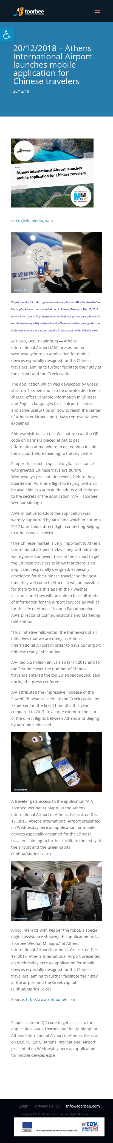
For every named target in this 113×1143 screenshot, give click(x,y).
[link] (7, 34)
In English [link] (20, 220)
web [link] (49, 220)
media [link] (37, 220)
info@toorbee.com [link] (83, 1106)
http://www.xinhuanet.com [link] (50, 999)
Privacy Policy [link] (47, 1106)
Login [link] (24, 1106)
